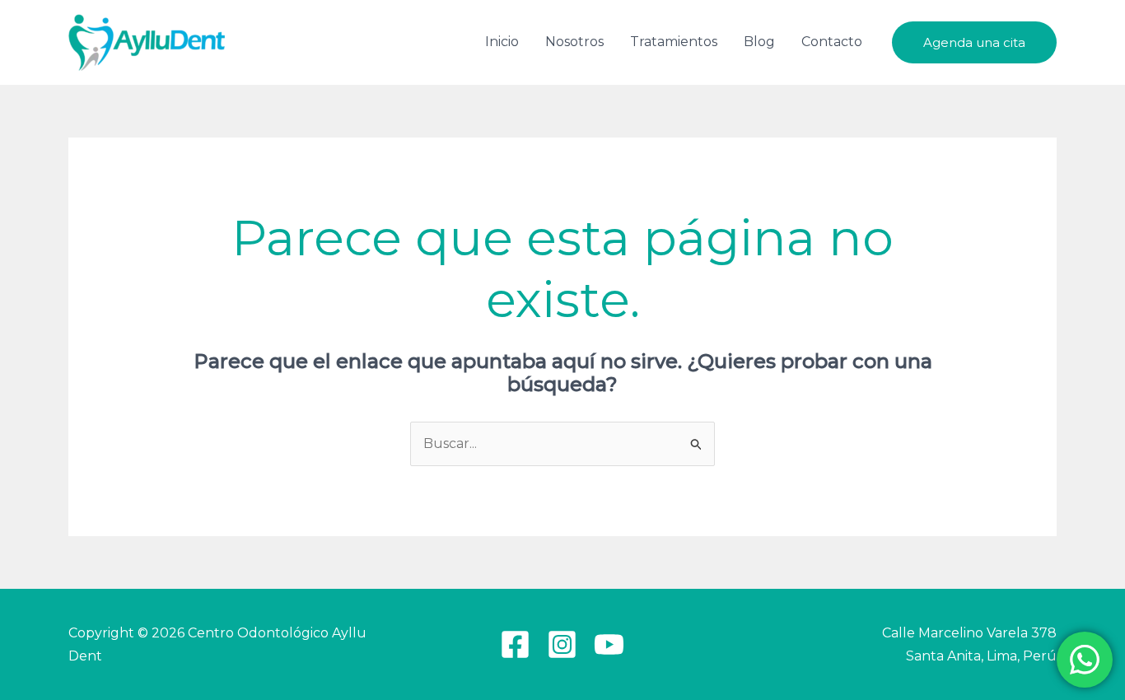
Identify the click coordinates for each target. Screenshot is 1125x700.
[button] (974, 42)
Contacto (831, 41)
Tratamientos (673, 41)
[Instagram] (562, 644)
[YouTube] (609, 644)
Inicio (502, 41)
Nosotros (574, 41)
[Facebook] (515, 644)
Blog (759, 41)
